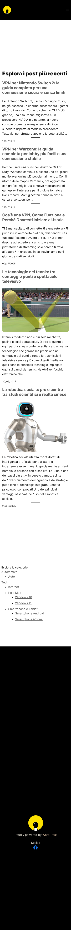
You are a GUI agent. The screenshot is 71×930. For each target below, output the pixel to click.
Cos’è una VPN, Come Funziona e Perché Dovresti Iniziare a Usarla (33, 217)
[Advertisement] (35, 45)
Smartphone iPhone (29, 619)
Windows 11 (23, 603)
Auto (11, 576)
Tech (4, 582)
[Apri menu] (67, 10)
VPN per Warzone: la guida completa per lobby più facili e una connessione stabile (35, 154)
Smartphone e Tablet (23, 609)
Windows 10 (23, 597)
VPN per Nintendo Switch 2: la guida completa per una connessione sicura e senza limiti (33, 88)
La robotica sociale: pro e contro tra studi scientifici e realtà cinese (34, 392)
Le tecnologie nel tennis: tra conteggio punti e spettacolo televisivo (30, 277)
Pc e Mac (14, 592)
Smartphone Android (29, 613)
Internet (13, 587)
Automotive (9, 572)
